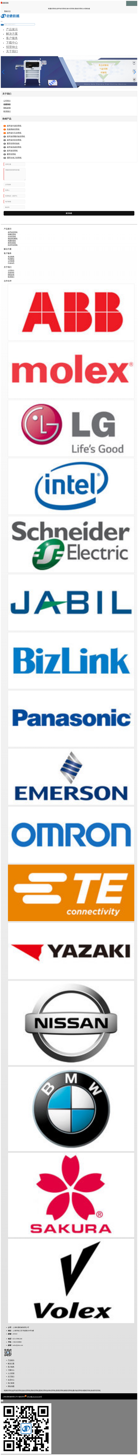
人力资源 (11, 1373)
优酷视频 (5, 3)
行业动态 (11, 263)
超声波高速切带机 (14, 147)
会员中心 (11, 1380)
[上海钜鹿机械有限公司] (10, 17)
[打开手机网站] (8, 1356)
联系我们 (7, 111)
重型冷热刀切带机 (14, 158)
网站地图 (11, 1386)
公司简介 (7, 101)
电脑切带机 (12, 234)
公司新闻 (11, 261)
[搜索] (1, 21)
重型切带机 (11, 154)
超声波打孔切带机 (14, 133)
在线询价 (7, 104)
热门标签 (11, 1383)
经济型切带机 (13, 245)
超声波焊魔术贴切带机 (16, 136)
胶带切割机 (12, 243)
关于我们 (12, 51)
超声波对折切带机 (14, 140)
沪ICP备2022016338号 (34, 1397)
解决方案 (12, 33)
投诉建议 (11, 259)
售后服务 (11, 256)
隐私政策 (7, 108)
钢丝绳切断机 (13, 238)
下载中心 (12, 42)
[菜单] (131, 3)
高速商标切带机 (13, 129)
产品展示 (12, 29)
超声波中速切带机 (14, 126)
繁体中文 (7, 11)
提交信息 (69, 213)
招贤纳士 (12, 47)
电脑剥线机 (12, 241)
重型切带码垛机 (13, 143)
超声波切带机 (12, 151)
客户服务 (12, 38)
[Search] (2, 25)
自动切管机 (12, 236)
